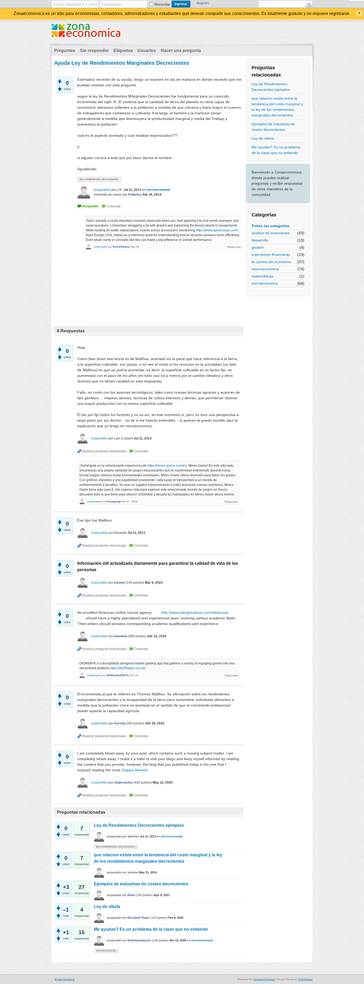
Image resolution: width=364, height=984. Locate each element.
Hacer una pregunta (181, 50)
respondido (99, 438)
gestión (258, 247)
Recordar (162, 4)
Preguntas (64, 50)
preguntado (102, 190)
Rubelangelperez (139, 940)
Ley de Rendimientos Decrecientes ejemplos (271, 87)
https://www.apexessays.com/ (217, 230)
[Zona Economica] (85, 33)
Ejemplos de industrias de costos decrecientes (273, 127)
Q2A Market (305, 979)
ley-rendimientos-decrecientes (99, 179)
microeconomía (265, 283)
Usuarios (146, 50)
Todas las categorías (270, 226)
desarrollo (260, 240)
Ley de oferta (263, 138)
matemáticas (262, 276)
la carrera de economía (271, 262)
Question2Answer (264, 979)
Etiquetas (123, 50)
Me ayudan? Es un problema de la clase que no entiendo (276, 150)
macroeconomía (265, 269)
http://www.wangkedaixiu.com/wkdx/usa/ (195, 612)
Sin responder (94, 50)
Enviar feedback (65, 979)
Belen (131, 895)
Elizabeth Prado (138, 917)
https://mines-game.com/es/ (167, 465)
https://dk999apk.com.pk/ (127, 668)
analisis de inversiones (271, 233)
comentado (100, 246)
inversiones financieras (271, 254)
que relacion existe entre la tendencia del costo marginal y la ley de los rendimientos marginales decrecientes (277, 106)
